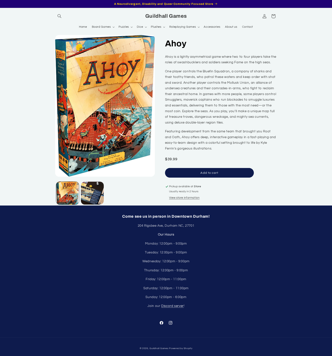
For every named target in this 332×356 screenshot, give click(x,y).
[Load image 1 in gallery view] (67, 193)
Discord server (172, 306)
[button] (59, 16)
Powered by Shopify (180, 348)
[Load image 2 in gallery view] (92, 193)
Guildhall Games (158, 348)
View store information (184, 197)
